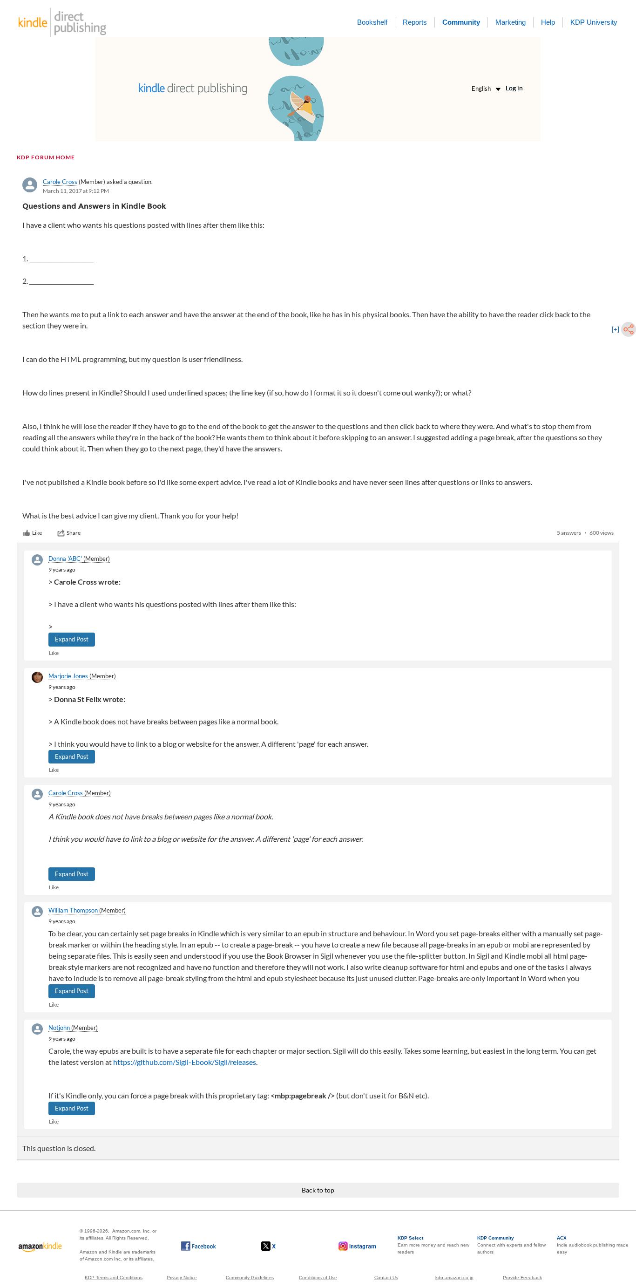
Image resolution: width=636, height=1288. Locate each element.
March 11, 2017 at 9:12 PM (76, 190)
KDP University (593, 22)
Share (74, 532)
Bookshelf (372, 22)
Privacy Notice (182, 1277)
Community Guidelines (250, 1277)
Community (461, 22)
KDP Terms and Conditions (113, 1277)
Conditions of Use (318, 1277)
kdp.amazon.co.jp (454, 1277)
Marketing (510, 22)
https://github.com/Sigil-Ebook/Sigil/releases (184, 1061)
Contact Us (386, 1277)
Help (548, 22)
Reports (415, 22)
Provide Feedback (522, 1277)
